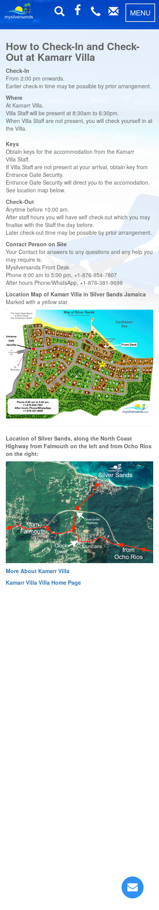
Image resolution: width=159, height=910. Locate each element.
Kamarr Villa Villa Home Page (43, 582)
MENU (140, 12)
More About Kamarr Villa (37, 571)
